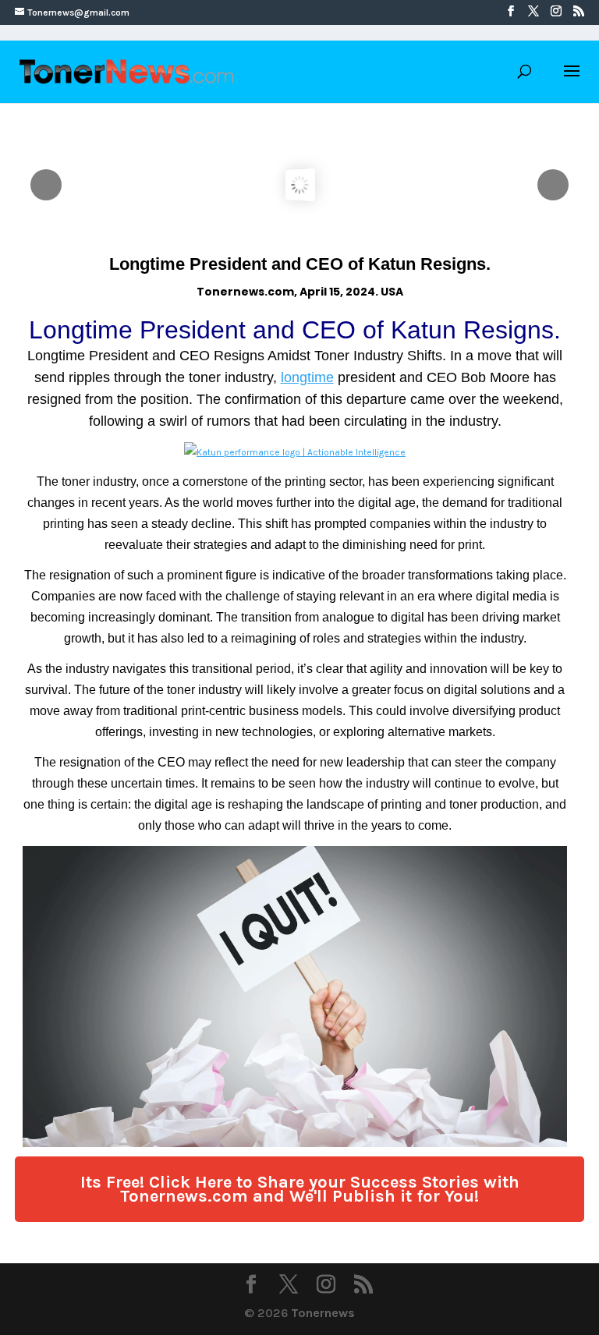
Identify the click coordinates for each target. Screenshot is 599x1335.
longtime (307, 377)
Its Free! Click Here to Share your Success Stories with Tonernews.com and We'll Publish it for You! (299, 1189)
